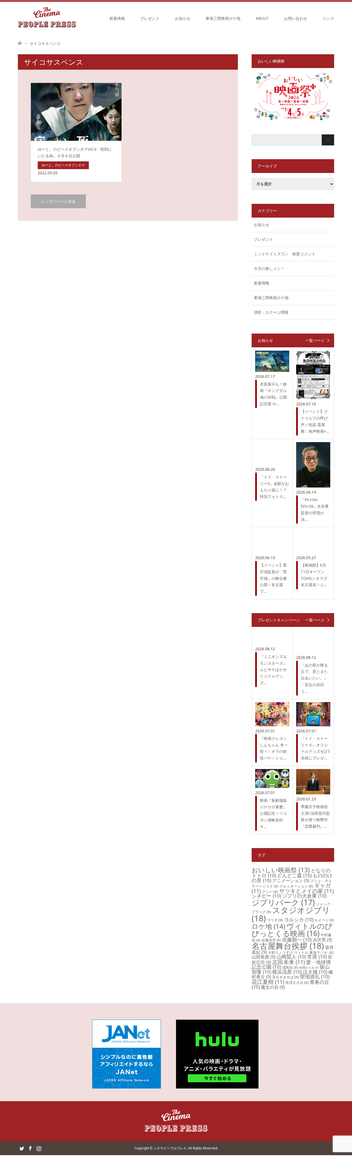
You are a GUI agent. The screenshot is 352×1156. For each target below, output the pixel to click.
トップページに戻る (58, 201)
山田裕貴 (264, 957)
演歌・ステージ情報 (271, 312)
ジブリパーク (283, 902)
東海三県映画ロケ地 (223, 18)
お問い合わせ (295, 18)
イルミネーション (296, 886)
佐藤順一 (297, 939)
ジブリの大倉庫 (304, 895)
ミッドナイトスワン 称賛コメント (284, 253)
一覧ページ (314, 340)
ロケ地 (268, 926)
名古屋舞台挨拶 (288, 945)
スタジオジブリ (291, 914)
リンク (328, 18)
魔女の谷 (273, 987)
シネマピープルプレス (169, 1148)
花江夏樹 (268, 982)
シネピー (266, 895)
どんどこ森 (294, 875)
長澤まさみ (297, 982)
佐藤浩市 (271, 940)
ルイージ (324, 919)
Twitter (21, 1148)
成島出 (290, 967)
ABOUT (262, 18)
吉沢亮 (322, 940)
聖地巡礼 (314, 976)
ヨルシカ (299, 919)
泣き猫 (315, 971)
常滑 (317, 956)
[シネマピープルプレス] (47, 18)
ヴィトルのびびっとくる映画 (292, 929)
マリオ (275, 919)
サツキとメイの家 (306, 891)
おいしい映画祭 (281, 869)
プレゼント (150, 18)
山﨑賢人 (291, 956)
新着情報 (117, 18)
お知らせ (182, 18)
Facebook (30, 1148)
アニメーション (290, 881)
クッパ (270, 891)
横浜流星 (287, 971)
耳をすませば (285, 976)
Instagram (38, 1148)
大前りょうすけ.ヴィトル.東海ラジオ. (301, 952)
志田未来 (288, 962)
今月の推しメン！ (269, 268)
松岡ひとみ (308, 968)
